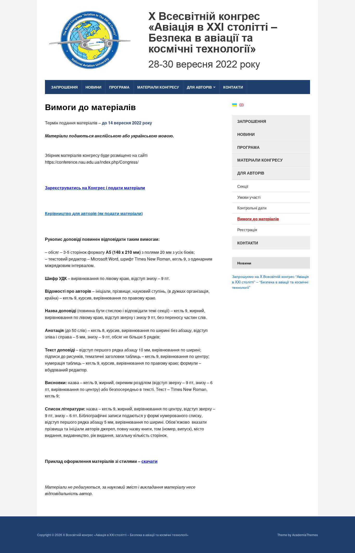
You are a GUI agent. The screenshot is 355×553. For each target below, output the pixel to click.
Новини (93, 87)
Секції (242, 186)
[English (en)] (241, 104)
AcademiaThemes (305, 534)
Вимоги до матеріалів (258, 219)
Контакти (233, 87)
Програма (119, 87)
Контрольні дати (251, 207)
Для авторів (199, 87)
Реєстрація (247, 229)
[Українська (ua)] (234, 104)
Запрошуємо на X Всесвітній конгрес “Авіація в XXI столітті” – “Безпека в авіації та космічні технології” (270, 282)
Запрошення (64, 87)
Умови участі (248, 197)
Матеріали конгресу (158, 87)
